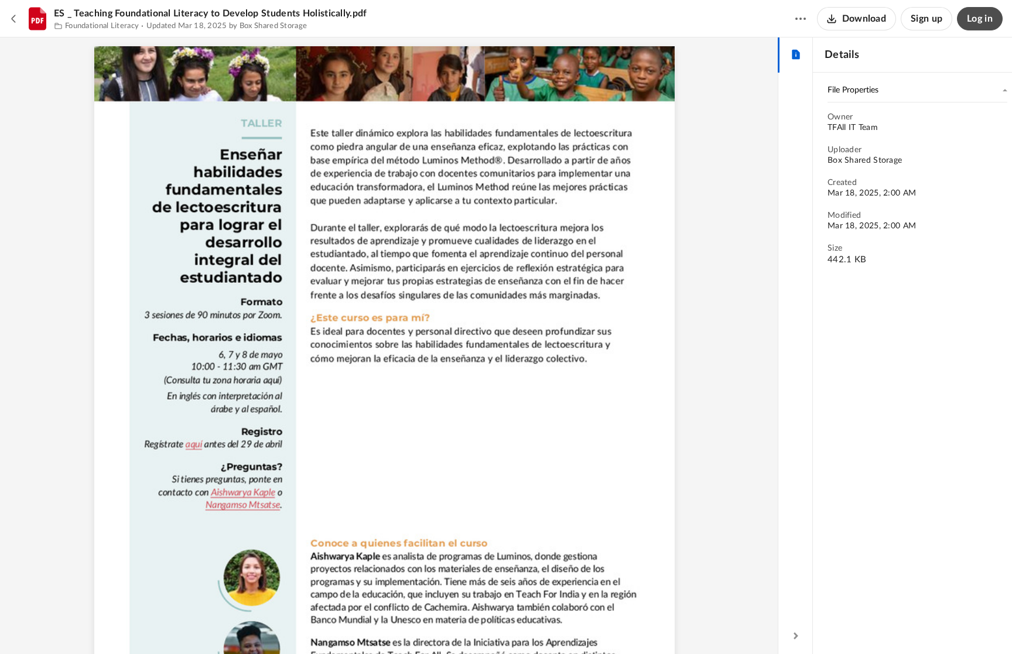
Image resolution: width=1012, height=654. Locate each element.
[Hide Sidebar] (796, 636)
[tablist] (795, 55)
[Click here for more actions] (800, 18)
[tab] (795, 55)
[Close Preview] (14, 18)
